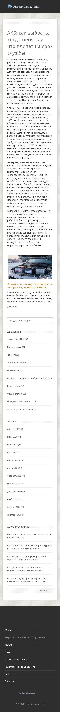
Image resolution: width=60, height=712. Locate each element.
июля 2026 (14, 436)
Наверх (43, 590)
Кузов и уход (15, 386)
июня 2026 (14, 444)
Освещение (15, 370)
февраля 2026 (16, 475)
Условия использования (16, 659)
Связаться (9, 681)
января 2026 (15, 483)
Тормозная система (19, 362)
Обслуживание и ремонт (21, 401)
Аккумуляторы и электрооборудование (29, 378)
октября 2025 (15, 507)
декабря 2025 (16, 491)
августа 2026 (15, 429)
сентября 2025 (15, 514)
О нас (7, 652)
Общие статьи (16, 393)
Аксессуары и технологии (21, 409)
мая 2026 (13, 452)
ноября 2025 (15, 499)
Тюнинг (13, 354)
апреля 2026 (15, 460)
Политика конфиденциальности (20, 666)
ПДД (7, 674)
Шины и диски (16, 346)
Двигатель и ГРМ (17, 339)
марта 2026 (14, 468)
